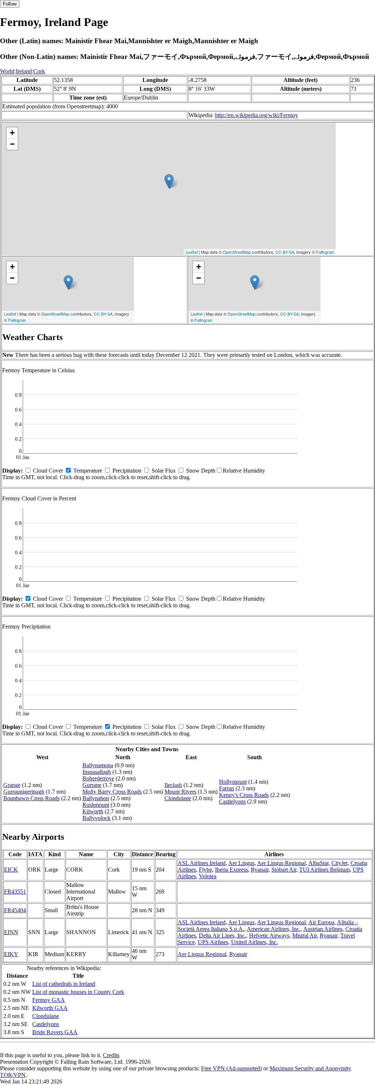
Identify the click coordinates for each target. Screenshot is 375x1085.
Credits (111, 1055)
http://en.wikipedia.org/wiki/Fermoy (256, 115)
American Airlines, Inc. (274, 929)
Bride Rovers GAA (55, 1032)
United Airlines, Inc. (254, 942)
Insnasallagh (96, 772)
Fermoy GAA (48, 1000)
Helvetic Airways (269, 935)
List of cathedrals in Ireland (63, 984)
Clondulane (177, 798)
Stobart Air (283, 869)
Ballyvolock (96, 818)
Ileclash (173, 785)
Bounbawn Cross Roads (31, 798)
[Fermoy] (169, 181)
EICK (11, 869)
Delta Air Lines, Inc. (222, 935)
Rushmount (95, 805)
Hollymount (233, 782)
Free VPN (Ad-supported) (231, 1068)
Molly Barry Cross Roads (112, 791)
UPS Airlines (213, 942)
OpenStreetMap (237, 252)
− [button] (12, 144)
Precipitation (126, 470)
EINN (11, 932)
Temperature (87, 470)
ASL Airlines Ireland (202, 863)
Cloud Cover (48, 470)
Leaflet (192, 252)
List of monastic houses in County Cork (78, 992)
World (7, 71)
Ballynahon (95, 798)
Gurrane (91, 785)
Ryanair (259, 869)
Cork (39, 71)
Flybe (205, 869)
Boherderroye (98, 778)
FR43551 (15, 891)
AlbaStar (318, 863)
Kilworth (92, 811)
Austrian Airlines (322, 929)
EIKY (11, 954)
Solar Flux (164, 470)
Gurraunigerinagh (23, 791)
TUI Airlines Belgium (324, 869)
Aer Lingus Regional (281, 863)
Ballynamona (97, 765)
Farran (226, 788)
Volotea (207, 876)
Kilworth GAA (50, 1008)
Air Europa (321, 922)
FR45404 (15, 910)
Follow (9, 4)
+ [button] (12, 132)
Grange (12, 785)
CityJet (339, 863)
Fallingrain (325, 252)
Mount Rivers (180, 791)
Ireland (24, 71)
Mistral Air (304, 935)
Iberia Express (231, 869)
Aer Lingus (241, 863)
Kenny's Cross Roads (244, 795)
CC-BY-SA (284, 252)
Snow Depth (200, 470)
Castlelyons (232, 801)
